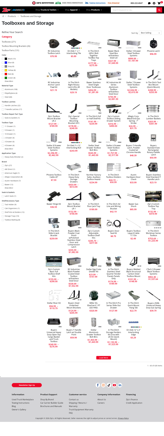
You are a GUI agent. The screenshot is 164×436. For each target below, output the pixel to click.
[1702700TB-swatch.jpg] (74, 223)
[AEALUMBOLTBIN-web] (93, 322)
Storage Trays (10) (12, 216)
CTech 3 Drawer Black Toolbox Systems (153, 271)
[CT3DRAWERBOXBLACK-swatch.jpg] (153, 261)
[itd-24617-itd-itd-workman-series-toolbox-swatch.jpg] (153, 223)
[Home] (3, 16)
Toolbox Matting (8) (12, 220)
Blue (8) (11, 62)
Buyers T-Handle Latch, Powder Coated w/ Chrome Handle (133, 149)
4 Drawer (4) (9, 145)
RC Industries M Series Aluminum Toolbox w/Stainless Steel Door (113, 88)
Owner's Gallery (19, 409)
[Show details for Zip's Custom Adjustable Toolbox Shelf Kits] (93, 223)
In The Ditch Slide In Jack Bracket (54, 233)
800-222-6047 (137, 3)
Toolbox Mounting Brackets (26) (16, 46)
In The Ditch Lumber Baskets (153, 117)
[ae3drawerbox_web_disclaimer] (133, 43)
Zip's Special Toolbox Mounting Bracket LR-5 (73, 119)
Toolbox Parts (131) (10, 50)
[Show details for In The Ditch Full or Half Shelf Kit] (93, 108)
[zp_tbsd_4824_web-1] (113, 108)
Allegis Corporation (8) (13, 177)
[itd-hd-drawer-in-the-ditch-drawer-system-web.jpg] (74, 167)
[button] (154, 3)
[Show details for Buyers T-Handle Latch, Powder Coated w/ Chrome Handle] (133, 137)
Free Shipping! (113, 3)
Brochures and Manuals (51, 406)
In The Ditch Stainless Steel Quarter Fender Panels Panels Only (114, 274)
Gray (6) (11, 66)
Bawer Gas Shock (133, 205)
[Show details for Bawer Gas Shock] (133, 196)
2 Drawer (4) (9, 138)
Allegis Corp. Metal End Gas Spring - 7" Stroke (133, 119)
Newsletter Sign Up (27, 385)
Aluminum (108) (11, 89)
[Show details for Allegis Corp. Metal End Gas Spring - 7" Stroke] (133, 108)
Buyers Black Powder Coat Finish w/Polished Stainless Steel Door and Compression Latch (73, 239)
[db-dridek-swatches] (74, 43)
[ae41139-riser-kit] (54, 295)
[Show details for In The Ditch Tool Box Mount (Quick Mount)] (153, 74)
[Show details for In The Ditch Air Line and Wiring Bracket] (113, 196)
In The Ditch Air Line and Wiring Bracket (114, 206)
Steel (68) (8, 97)
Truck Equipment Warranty (81, 409)
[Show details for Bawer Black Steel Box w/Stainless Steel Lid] (113, 43)
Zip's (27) (8, 165)
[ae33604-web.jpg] (93, 261)
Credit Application (134, 403)
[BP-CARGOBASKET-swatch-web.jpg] (54, 322)
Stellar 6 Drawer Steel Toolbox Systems (113, 147)
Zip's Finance (132, 399)
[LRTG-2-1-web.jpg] (54, 108)
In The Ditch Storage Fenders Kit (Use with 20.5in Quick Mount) (113, 334)
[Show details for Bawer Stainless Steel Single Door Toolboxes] (93, 74)
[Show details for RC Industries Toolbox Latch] (54, 43)
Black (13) (12, 59)
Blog (14, 406)
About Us (101, 399)
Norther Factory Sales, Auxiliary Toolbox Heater (93, 177)
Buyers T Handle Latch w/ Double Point (73, 332)
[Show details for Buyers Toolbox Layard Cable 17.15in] (133, 223)
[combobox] (133, 10)
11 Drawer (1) (10, 126)
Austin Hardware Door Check (133, 177)
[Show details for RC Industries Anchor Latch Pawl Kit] (54, 74)
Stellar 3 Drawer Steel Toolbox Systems (133, 53)
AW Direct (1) (10, 169)
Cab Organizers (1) (12, 208)
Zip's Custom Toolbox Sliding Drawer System (114, 118)
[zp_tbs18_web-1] (54, 261)
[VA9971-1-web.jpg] (54, 196)
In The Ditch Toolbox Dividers (113, 176)
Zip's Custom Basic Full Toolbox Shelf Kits (54, 272)
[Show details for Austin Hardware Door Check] (133, 167)
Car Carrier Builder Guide (51, 403)
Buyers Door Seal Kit (113, 232)
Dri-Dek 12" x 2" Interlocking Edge (133, 332)
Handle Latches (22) (12, 105)
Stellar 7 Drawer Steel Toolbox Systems (133, 84)
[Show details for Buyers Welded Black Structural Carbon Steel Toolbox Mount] (133, 261)
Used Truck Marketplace (72, 3)
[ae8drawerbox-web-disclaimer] (54, 137)
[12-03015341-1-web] (153, 43)
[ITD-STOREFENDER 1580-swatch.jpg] (113, 322)
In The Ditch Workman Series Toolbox (153, 233)
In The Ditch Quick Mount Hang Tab (133, 305)
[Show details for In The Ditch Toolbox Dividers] (113, 167)
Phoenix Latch (153, 51)
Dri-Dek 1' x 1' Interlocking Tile (74, 52)
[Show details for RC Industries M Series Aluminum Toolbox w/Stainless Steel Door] (113, 74)
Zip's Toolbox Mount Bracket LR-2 (54, 118)
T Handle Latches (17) (13, 109)
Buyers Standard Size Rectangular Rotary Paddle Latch (153, 150)
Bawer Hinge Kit (54, 204)
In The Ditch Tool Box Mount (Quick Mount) (153, 84)
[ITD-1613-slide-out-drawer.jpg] (113, 295)
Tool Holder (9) (10, 204)
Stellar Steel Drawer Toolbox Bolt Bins (94, 147)
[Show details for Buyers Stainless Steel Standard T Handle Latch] (153, 167)
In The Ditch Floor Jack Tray (93, 205)
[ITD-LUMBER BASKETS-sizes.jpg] (153, 108)
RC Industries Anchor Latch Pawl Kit (54, 84)
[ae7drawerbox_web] (133, 74)
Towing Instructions (97, 3)
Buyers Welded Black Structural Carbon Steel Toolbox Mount (133, 272)
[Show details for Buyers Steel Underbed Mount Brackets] (74, 295)
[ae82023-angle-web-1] (93, 137)
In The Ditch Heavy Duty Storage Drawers (73, 178)
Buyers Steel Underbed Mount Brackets (74, 305)
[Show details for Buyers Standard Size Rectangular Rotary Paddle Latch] (153, 137)
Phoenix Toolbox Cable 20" (53, 176)
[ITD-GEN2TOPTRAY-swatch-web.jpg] (93, 43)
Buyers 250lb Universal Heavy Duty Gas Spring (153, 305)
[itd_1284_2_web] (54, 223)
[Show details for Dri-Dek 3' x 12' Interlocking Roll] (74, 137)
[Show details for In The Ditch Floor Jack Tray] (93, 196)
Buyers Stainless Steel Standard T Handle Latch (153, 177)
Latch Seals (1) (10, 196)
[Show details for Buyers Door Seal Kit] (113, 223)
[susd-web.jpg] (74, 261)
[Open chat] (149, 3)
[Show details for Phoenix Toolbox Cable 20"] (54, 167)
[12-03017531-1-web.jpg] (93, 295)
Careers (101, 403)
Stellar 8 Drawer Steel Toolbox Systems (54, 147)
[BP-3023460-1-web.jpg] (153, 295)
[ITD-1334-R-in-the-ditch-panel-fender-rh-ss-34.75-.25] (113, 261)
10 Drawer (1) (10, 134)
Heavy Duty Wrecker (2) (14, 157)
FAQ (71, 413)
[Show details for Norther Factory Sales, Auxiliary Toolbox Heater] (93, 167)
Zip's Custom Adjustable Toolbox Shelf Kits (94, 234)
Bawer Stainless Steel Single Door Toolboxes (94, 84)
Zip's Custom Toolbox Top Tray (153, 206)
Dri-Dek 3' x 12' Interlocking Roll (74, 146)
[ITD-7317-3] (74, 74)
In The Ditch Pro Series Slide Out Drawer (113, 305)
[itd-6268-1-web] (133, 295)
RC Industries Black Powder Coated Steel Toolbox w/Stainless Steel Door (74, 275)
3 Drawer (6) (9, 141)
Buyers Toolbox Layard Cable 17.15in (133, 233)
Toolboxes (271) (9, 41)
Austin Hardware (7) (13, 181)
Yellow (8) (12, 70)
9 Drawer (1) (9, 130)
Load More (103, 358)
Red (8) (11, 74)
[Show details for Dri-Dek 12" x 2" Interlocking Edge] (133, 322)
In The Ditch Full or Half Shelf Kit (93, 117)
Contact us (74, 399)
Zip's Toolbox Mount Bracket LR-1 (73, 206)
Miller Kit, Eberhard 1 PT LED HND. (93, 305)
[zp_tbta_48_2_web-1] (153, 196)
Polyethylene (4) (11, 93)
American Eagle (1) (12, 173)
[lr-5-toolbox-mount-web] (74, 108)
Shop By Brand (47, 399)
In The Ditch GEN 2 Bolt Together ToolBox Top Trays (93, 55)
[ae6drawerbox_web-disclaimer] (113, 137)
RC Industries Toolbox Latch (54, 52)
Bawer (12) (9, 184)
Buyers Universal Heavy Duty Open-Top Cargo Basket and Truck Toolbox (54, 336)
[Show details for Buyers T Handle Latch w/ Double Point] (74, 322)
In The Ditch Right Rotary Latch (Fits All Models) (74, 86)
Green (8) (11, 78)
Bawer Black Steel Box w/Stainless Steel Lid (113, 54)
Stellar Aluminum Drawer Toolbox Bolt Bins (94, 333)
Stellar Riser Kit (54, 303)
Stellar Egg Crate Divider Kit (93, 270)
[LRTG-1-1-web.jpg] (74, 196)
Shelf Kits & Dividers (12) (14, 212)
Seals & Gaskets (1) (12, 118)
